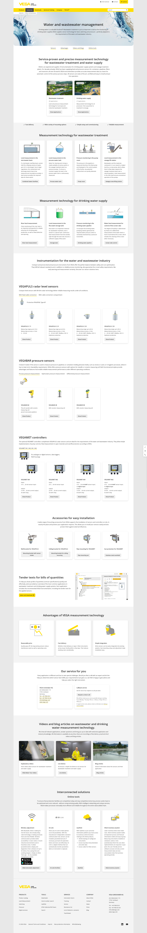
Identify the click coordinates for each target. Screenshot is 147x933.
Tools (43, 895)
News (88, 904)
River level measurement (29, 243)
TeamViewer (67, 913)
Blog (87, 910)
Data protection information (62, 924)
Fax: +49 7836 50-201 (45, 698)
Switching (21, 904)
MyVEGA (80, 868)
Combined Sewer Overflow (30, 181)
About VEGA (89, 898)
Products (21, 10)
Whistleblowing (76, 924)
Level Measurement (24, 901)
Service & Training (49, 10)
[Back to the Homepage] (27, 886)
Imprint (50, 924)
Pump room (81, 181)
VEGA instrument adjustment (30, 868)
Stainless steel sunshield (113, 555)
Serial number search (47, 901)
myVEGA (43, 904)
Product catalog (23, 898)
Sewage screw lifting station (114, 181)
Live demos (62, 773)
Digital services (23, 910)
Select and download (26, 595)
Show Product (26, 339)
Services (67, 895)
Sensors (53, 48)
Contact (88, 901)
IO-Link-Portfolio (55, 868)
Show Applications (55, 112)
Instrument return (69, 898)
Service (66, 904)
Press (87, 907)
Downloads (38, 10)
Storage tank (54, 243)
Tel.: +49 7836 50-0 (45, 696)
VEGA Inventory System (112, 868)
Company (59, 10)
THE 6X (66, 10)
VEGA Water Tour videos (29, 773)
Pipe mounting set (83, 555)
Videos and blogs (78, 48)
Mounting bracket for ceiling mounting (59, 554)
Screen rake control (111, 243)
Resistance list (68, 907)
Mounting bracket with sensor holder (32, 554)
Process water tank (55, 181)
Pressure (21, 907)
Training (66, 901)
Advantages (64, 48)
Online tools (92, 48)
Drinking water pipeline (85, 243)
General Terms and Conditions (37, 924)
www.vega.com (44, 702)
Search (43, 910)
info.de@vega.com (45, 700)
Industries (29, 10)
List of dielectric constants (71, 910)
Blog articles (100, 773)
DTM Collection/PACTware (48, 907)
